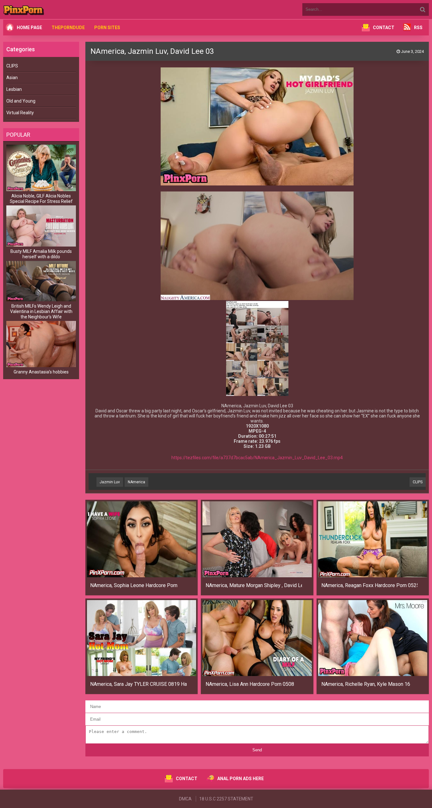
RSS (418, 27)
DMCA (185, 798)
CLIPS (12, 65)
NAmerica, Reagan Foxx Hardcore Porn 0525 (369, 585)
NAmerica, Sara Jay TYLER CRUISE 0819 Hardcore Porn (138, 684)
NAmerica (136, 482)
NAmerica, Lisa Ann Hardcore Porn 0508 (250, 684)
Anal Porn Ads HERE (240, 778)
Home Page (29, 27)
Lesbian (14, 89)
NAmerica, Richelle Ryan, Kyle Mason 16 (365, 684)
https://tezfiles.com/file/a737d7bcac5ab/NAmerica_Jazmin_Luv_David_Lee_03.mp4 (257, 457)
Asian (12, 77)
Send (257, 750)
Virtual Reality (20, 112)
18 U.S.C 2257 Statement (226, 798)
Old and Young (20, 100)
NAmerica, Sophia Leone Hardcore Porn (133, 585)
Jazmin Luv (110, 482)
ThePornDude (68, 27)
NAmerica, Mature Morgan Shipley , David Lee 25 (254, 585)
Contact (383, 27)
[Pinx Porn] (41, 9)
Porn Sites (107, 27)
